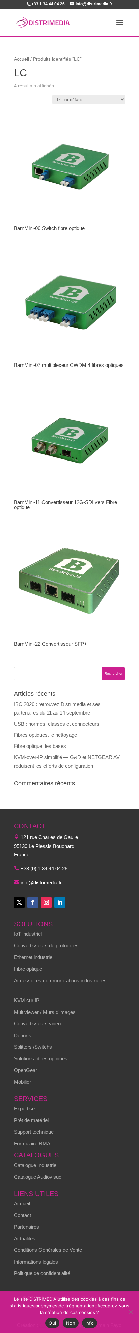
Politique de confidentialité (42, 1273)
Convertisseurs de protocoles (46, 945)
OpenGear (25, 1070)
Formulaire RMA (32, 1143)
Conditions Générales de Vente (48, 1250)
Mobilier (22, 1082)
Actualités (24, 1238)
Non (70, 1323)
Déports (22, 1035)
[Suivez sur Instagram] (46, 902)
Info (89, 1323)
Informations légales (36, 1262)
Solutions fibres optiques (40, 1058)
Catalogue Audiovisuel (38, 1177)
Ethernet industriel (33, 957)
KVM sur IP (26, 1000)
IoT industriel (28, 934)
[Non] (130, 1311)
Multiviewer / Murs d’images (45, 1012)
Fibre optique (28, 969)
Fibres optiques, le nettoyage (45, 735)
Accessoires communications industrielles (60, 980)
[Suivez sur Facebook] (32, 902)
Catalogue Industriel (35, 1165)
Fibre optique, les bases (40, 746)
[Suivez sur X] (19, 902)
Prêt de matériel (31, 1120)
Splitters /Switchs (33, 1047)
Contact (22, 1215)
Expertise (24, 1108)
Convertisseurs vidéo (37, 1023)
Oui (52, 1323)
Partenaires (26, 1227)
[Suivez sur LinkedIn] (59, 902)
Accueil (21, 59)
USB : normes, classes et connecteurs (56, 724)
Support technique (34, 1132)
